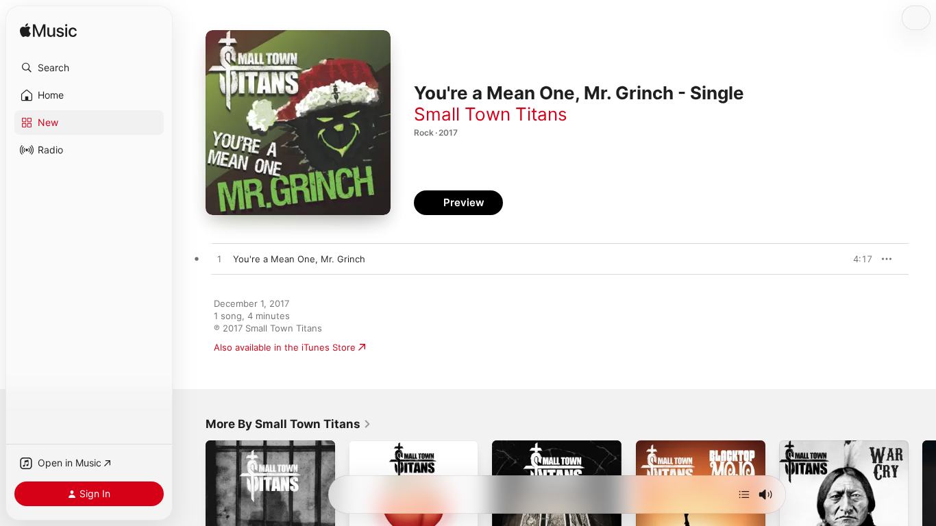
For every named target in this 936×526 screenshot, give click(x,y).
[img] (48, 31)
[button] (89, 67)
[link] (288, 423)
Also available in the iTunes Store (285, 347)
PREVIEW (857, 259)
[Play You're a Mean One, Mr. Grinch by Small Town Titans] (219, 259)
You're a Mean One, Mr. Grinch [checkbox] (299, 258)
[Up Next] (744, 494)
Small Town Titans (490, 114)
